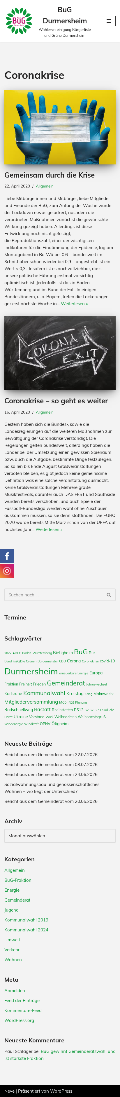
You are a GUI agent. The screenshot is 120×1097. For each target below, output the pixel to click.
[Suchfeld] (109, 595)
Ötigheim (60, 723)
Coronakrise (90, 661)
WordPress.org (19, 1020)
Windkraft (31, 724)
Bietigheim (63, 652)
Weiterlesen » (74, 303)
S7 (91, 710)
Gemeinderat (66, 683)
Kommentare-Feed (23, 1010)
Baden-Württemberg (37, 653)
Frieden (39, 684)
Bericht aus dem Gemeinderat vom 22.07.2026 (51, 754)
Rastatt (42, 709)
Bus (92, 652)
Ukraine (21, 716)
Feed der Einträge (22, 1000)
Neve (9, 1091)
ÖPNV (45, 723)
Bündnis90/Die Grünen (20, 661)
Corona (74, 661)
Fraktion (11, 684)
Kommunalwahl (44, 693)
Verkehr (12, 949)
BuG (81, 651)
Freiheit (25, 684)
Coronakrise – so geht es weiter (56, 400)
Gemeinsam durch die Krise (49, 175)
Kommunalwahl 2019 (26, 920)
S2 (87, 710)
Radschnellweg (18, 709)
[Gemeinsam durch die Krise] (60, 127)
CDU (62, 661)
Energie (12, 890)
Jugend (11, 910)
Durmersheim (31, 671)
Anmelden (14, 990)
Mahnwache (103, 693)
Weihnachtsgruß (92, 716)
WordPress (61, 1091)
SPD (98, 710)
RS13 (79, 709)
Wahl (49, 717)
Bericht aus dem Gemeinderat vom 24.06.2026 (51, 774)
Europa (96, 673)
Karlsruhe (13, 693)
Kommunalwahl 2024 (26, 930)
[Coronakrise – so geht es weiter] (60, 353)
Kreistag (75, 693)
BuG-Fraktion (17, 880)
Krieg (88, 694)
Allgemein (45, 185)
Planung (81, 702)
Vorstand (37, 716)
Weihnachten (65, 716)
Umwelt (12, 939)
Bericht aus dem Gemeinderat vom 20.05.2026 (51, 801)
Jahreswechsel (96, 684)
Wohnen (13, 959)
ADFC (17, 653)
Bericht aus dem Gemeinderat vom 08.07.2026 (51, 764)
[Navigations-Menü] (109, 21)
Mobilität (66, 702)
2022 (7, 653)
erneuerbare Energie (73, 673)
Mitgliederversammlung (31, 702)
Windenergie (13, 724)
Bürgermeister (48, 661)
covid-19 (107, 661)
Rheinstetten (62, 709)
